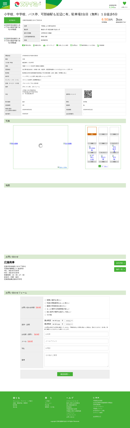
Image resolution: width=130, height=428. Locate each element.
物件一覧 (119, 269)
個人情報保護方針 (71, 405)
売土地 (47, 405)
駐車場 (15, 405)
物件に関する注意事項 (73, 403)
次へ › (106, 166)
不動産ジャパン (97, 408)
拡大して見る (63, 167)
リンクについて (71, 415)
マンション (48, 403)
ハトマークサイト (98, 406)
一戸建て (47, 401)
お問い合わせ (70, 417)
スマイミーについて (72, 401)
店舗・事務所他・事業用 (20, 403)
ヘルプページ (70, 413)
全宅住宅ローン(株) (99, 410)
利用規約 (69, 407)
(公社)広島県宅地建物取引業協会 (102, 402)
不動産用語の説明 (71, 409)
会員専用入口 (97, 416)
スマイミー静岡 (97, 412)
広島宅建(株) (97, 404)
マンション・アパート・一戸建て (23, 401)
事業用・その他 (49, 407)
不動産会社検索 (97, 400)
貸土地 (15, 407)
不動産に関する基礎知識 (73, 411)
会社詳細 (119, 263)
